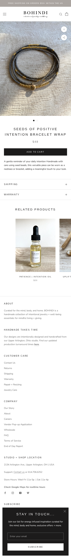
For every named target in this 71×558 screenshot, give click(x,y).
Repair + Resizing (12, 384)
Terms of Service (12, 440)
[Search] (60, 14)
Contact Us (9, 362)
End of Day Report (13, 446)
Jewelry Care (10, 390)
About (7, 413)
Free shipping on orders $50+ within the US (35, 3)
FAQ (6, 435)
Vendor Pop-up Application (18, 424)
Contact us (19, 472)
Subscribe (35, 547)
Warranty (12, 194)
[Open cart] (66, 14)
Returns (8, 368)
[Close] (65, 511)
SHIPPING (11, 184)
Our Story (9, 408)
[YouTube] (20, 493)
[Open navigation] (4, 14)
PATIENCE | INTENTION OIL (35, 277)
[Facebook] (5, 493)
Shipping (8, 373)
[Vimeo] (28, 493)
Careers (8, 419)
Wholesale (9, 429)
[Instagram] (13, 493)
